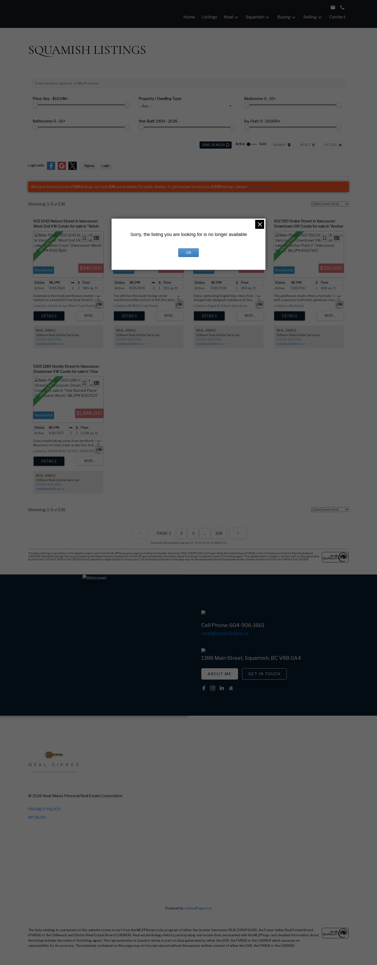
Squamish (255, 17)
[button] (219, 674)
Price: (50, 98)
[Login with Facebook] (51, 169)
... (205, 533)
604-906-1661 (247, 625)
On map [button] (279, 145)
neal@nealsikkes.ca (50, 344)
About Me (219, 673)
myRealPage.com (198, 908)
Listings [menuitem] (209, 17)
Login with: (36, 165)
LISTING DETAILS (49, 316)
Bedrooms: (260, 98)
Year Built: (157, 121)
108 (218, 533)
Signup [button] (89, 166)
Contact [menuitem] (337, 17)
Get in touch (264, 673)
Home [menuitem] (189, 17)
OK (188, 252)
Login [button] (106, 166)
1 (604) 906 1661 (48, 339)
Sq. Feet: (262, 121)
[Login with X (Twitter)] (72, 169)
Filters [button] (330, 145)
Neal (228, 17)
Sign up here (258, 186)
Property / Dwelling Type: (160, 98)
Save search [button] (213, 145)
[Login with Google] (62, 169)
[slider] (35, 104)
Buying (284, 17)
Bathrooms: (49, 121)
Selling (310, 17)
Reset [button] (305, 145)
